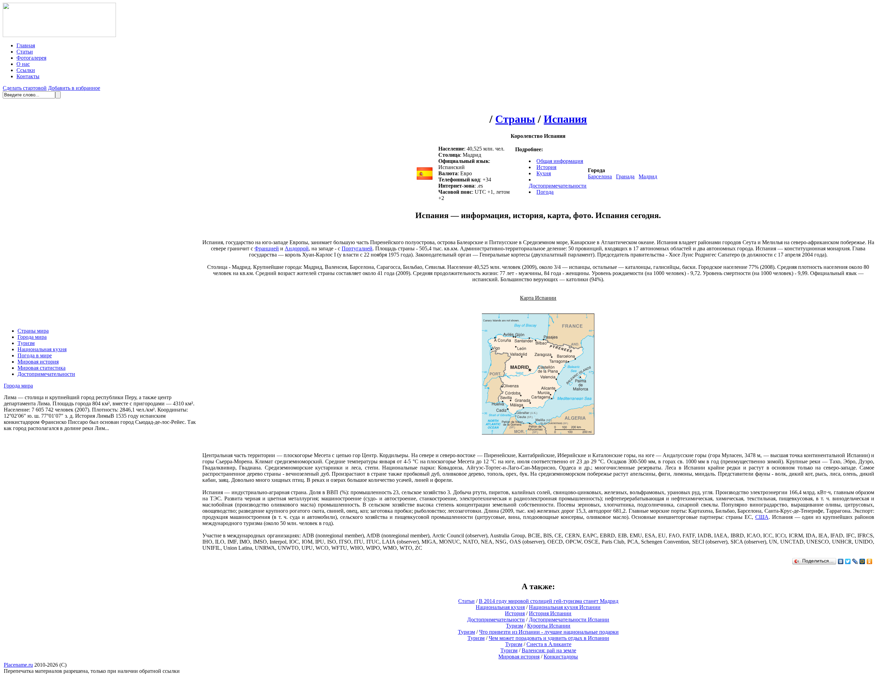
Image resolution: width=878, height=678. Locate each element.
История (546, 167)
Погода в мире (34, 355)
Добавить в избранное (74, 88)
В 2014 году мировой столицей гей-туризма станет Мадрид (548, 601)
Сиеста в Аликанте (548, 644)
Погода (545, 192)
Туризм (26, 343)
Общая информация (559, 161)
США (762, 517)
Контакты (27, 76)
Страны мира (33, 331)
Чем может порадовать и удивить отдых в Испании (549, 638)
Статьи (24, 52)
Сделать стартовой (25, 88)
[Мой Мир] (862, 561)
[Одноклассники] (869, 561)
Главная (25, 45)
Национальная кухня (42, 349)
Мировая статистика (41, 368)
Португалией (357, 248)
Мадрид (648, 176)
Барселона (600, 176)
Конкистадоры (561, 656)
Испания (565, 119)
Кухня (543, 173)
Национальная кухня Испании (565, 607)
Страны (515, 119)
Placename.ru (18, 665)
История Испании (550, 613)
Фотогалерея (31, 58)
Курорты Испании (548, 626)
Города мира (32, 337)
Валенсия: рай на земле (549, 650)
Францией (266, 248)
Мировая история (38, 362)
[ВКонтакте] (840, 561)
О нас (23, 64)
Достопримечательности (46, 374)
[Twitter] (848, 561)
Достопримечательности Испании (569, 619)
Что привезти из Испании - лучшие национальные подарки (549, 632)
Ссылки (25, 70)
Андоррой (297, 248)
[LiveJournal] (855, 561)
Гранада (625, 176)
